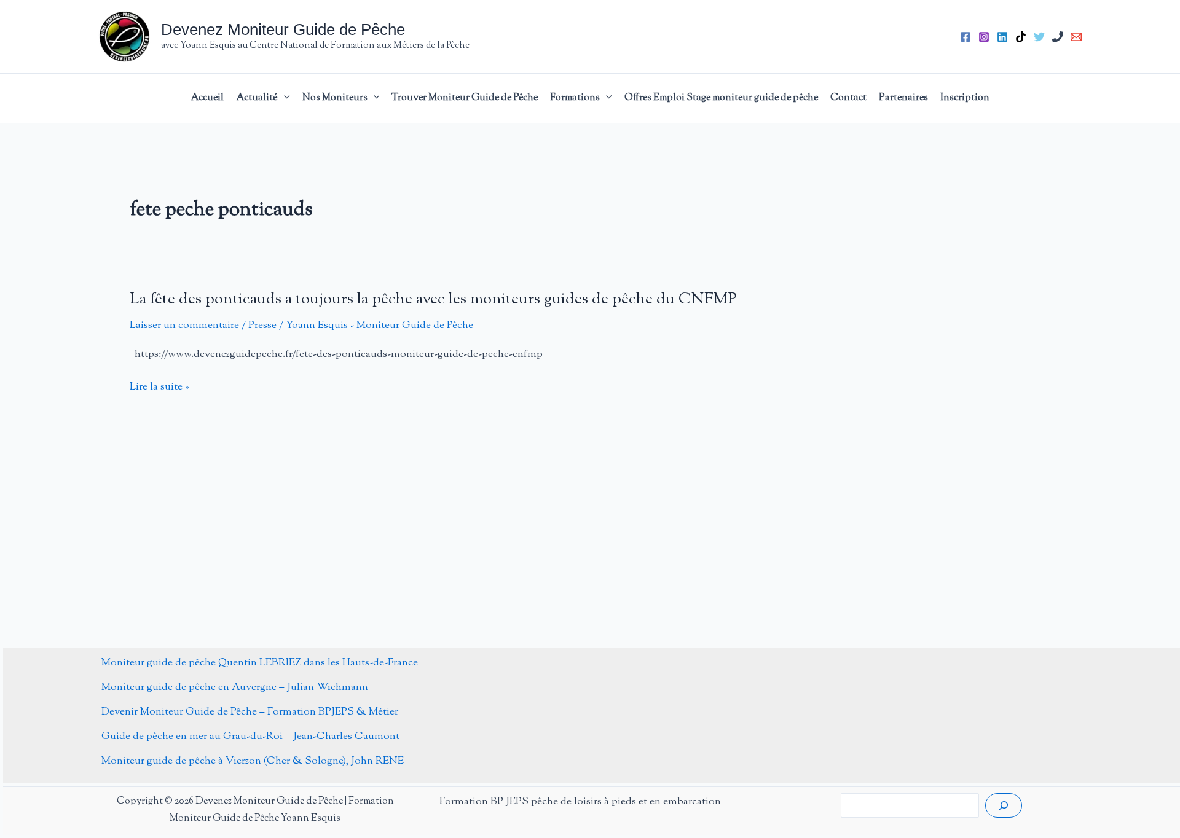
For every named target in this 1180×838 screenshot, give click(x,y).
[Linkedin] (1002, 36)
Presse (262, 325)
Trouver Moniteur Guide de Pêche (464, 98)
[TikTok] (1020, 36)
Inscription (964, 98)
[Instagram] (983, 36)
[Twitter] (1039, 36)
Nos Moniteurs (335, 98)
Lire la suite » (159, 387)
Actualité (257, 98)
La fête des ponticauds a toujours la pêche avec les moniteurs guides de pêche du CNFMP (433, 299)
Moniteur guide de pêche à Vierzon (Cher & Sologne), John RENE (252, 761)
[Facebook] (965, 36)
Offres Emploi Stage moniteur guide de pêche (721, 98)
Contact (848, 98)
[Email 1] (1076, 36)
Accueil (207, 98)
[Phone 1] (1057, 36)
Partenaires (903, 98)
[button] (284, 98)
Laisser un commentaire (184, 325)
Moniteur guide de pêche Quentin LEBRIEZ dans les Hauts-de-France (259, 663)
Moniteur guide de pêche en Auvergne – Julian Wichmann (234, 687)
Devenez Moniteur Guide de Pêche (283, 29)
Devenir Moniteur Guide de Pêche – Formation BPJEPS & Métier (249, 712)
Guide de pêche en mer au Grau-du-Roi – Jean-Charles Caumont (250, 736)
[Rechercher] (1003, 805)
